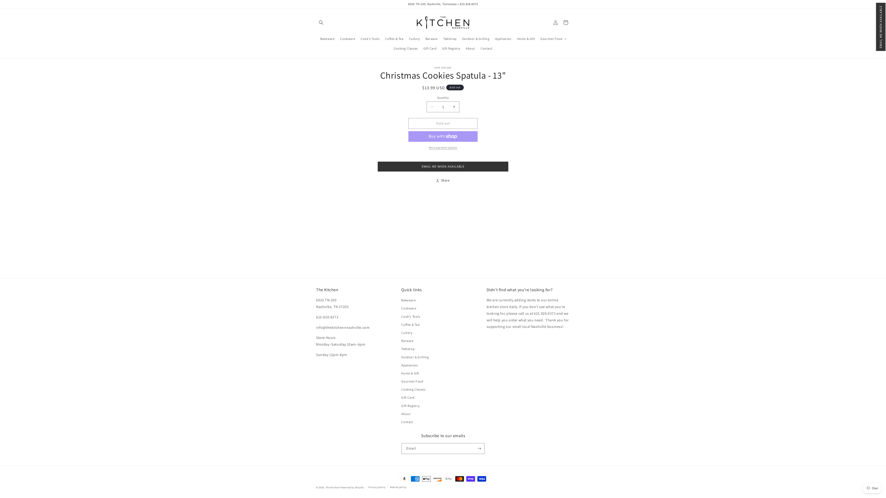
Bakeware (408, 300)
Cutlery (406, 333)
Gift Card (407, 397)
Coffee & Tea (410, 325)
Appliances (409, 365)
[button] (881, 26)
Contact (407, 422)
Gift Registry (410, 406)
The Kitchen (333, 487)
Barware (407, 341)
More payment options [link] (443, 147)
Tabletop (408, 349)
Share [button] (445, 180)
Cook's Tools (410, 316)
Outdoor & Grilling (415, 357)
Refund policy (398, 487)
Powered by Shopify (352, 487)
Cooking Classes (413, 389)
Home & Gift (410, 373)
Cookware (408, 308)
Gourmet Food (412, 381)
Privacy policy (377, 487)
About (405, 414)
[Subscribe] (479, 448)
